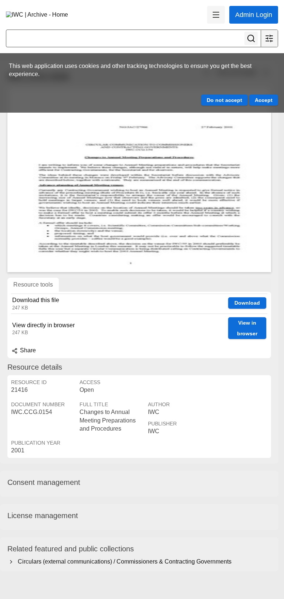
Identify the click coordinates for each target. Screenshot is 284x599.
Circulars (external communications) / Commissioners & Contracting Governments (123, 561)
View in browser (247, 328)
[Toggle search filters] (269, 38)
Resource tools (33, 284)
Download (247, 303)
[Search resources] (251, 38)
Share (27, 350)
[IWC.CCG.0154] (139, 180)
